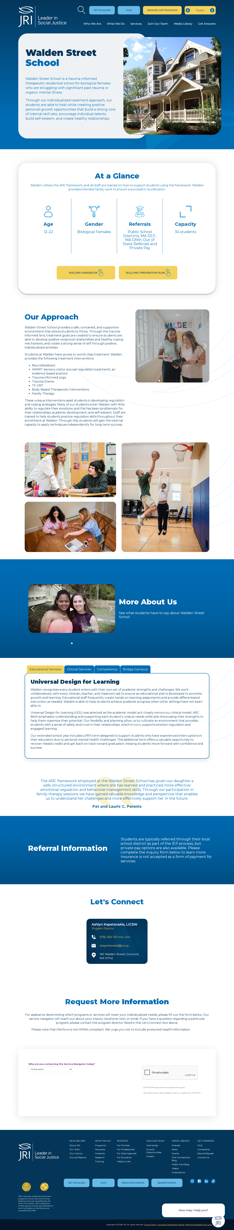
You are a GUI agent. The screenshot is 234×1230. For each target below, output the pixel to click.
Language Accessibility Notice (170, 1224)
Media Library (183, 23)
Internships (152, 1145)
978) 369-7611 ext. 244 (115, 937)
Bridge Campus (135, 669)
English (200, 10)
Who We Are (92, 23)
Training (99, 1161)
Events (175, 1153)
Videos (175, 1168)
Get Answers (207, 23)
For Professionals (126, 1149)
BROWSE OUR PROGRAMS (162, 10)
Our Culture (75, 1153)
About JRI (74, 1145)
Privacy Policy (150, 1224)
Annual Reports (77, 1157)
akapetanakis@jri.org (114, 945)
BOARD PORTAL (167, 1182)
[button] (159, 380)
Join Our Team (158, 23)
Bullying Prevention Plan (145, 272)
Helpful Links (124, 1161)
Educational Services (45, 669)
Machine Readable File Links (198, 1224)
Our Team (74, 1149)
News (175, 1149)
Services (136, 23)
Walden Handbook (83, 272)
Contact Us (203, 1157)
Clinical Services (79, 669)
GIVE (129, 10)
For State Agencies (126, 1153)
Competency (107, 669)
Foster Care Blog (180, 1164)
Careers (150, 1156)
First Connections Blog (181, 1159)
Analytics (100, 1153)
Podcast (176, 1145)
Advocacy (100, 1149)
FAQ (199, 1145)
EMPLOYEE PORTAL (133, 1182)
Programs (100, 1145)
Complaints (203, 1149)
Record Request (205, 1153)
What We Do (116, 23)
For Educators (124, 1157)
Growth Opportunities (153, 1151)
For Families (123, 1145)
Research (100, 1157)
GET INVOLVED (102, 10)
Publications (178, 1172)
